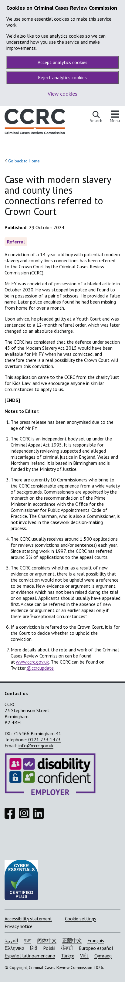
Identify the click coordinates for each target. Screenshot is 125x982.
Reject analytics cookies (62, 77)
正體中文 (72, 940)
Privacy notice (18, 926)
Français (95, 940)
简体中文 (46, 940)
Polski (49, 948)
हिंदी (33, 948)
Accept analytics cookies (62, 62)
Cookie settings (80, 919)
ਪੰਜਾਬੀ (67, 948)
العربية (11, 940)
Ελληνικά (14, 948)
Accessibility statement (28, 919)
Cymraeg (103, 956)
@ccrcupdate (40, 668)
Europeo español (96, 948)
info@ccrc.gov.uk (36, 745)
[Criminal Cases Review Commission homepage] (35, 123)
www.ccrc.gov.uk (32, 662)
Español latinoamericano (30, 956)
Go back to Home (24, 160)
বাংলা (27, 940)
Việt (84, 956)
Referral (16, 242)
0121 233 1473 (44, 739)
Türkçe (67, 956)
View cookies (62, 93)
